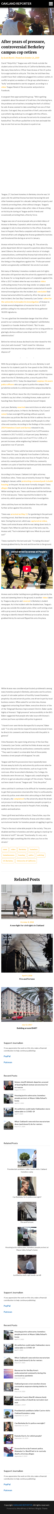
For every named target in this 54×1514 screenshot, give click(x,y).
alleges (4, 488)
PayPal (7, 1056)
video (3, 87)
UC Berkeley (8, 861)
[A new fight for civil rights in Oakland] (27, 901)
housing (21, 855)
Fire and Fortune (27, 979)
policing (40, 855)
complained (19, 799)
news (5, 849)
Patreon (8, 1062)
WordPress (21, 1508)
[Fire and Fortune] (27, 952)
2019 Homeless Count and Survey (16, 427)
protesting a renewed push (34, 481)
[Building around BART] (27, 1003)
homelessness (8, 855)
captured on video (39, 521)
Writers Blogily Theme (38, 1508)
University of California (26, 861)
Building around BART (27, 1028)
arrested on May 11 (19, 514)
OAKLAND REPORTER (16, 3)
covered (26, 601)
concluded (41, 291)
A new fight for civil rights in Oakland (27, 925)
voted (4, 414)
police (31, 855)
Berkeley (22, 849)
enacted (21, 407)
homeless (34, 849)
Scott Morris (9, 58)
